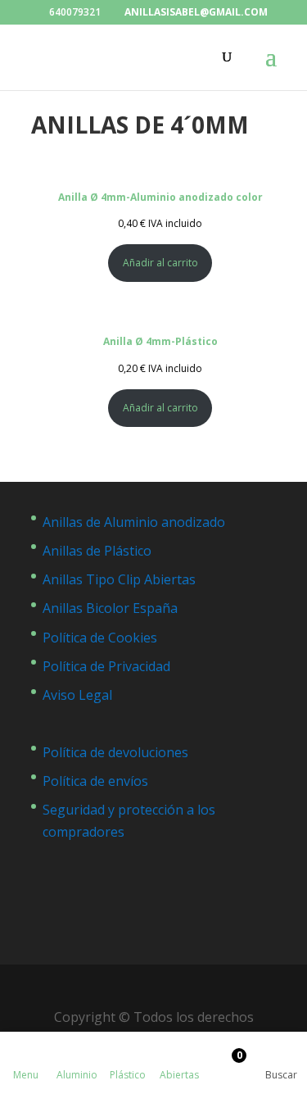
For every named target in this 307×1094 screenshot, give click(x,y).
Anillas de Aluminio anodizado (134, 522)
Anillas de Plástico (97, 551)
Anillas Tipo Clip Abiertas (119, 579)
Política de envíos (95, 781)
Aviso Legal (77, 695)
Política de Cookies (100, 638)
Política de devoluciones (115, 752)
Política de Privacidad (106, 666)
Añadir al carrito (160, 263)
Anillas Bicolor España (110, 608)
